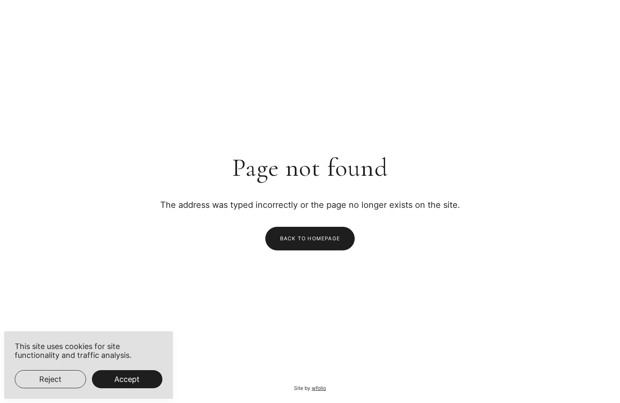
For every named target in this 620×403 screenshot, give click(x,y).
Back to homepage (310, 238)
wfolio (319, 388)
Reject (50, 379)
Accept (127, 379)
